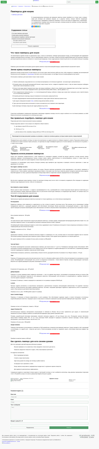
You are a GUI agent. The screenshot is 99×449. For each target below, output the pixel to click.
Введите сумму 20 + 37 (17, 421)
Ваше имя (13, 394)
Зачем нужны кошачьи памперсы (20, 35)
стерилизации (30, 74)
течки (32, 100)
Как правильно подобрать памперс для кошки (23, 37)
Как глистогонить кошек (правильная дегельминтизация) (26, 148)
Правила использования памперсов (21, 38)
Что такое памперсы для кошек (20, 33)
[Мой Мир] (36, 26)
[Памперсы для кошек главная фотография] (20, 14)
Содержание (20, 6)
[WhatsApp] (38, 26)
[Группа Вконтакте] (93, 435)
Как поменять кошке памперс (19, 42)
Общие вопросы (27, 6)
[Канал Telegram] (87, 437)
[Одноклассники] (34, 26)
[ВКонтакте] (32, 26)
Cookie (18, 441)
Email (12, 399)
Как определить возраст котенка (52, 147)
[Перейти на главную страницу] (14, 6)
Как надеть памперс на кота (19, 40)
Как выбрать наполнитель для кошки (79, 148)
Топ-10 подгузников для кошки (19, 44)
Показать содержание (33, 46)
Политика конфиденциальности (9, 441)
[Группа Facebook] (84, 435)
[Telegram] (40, 26)
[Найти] (96, 2)
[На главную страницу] (49, 2)
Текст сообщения (15, 404)
